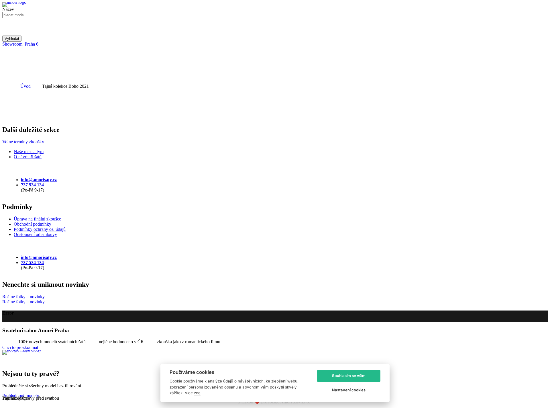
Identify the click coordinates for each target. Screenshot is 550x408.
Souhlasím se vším (349, 375)
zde (197, 393)
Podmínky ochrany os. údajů (40, 229)
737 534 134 (32, 184)
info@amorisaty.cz (39, 179)
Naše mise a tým (29, 151)
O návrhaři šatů (28, 156)
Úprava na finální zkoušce (37, 218)
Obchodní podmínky (32, 224)
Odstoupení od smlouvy (35, 234)
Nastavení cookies (349, 390)
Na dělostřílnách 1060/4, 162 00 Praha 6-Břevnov (47, 361)
